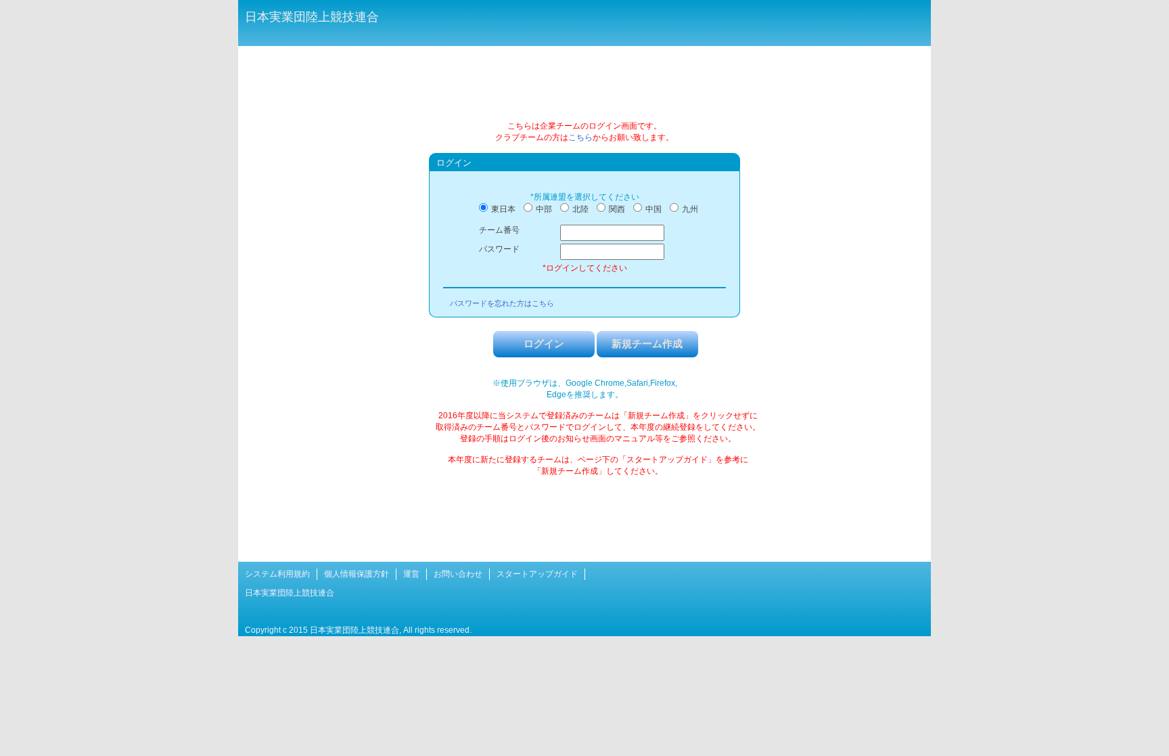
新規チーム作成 (647, 343)
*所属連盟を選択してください (584, 197)
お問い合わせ (458, 574)
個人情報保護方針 (356, 574)
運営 (411, 574)
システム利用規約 (277, 574)
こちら (580, 137)
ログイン (544, 343)
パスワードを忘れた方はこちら (502, 303)
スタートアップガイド (537, 574)
